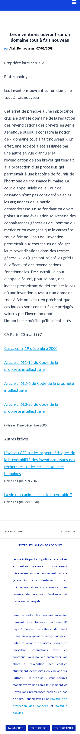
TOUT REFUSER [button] (38, 728)
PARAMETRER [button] (15, 728)
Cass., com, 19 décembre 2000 (30, 348)
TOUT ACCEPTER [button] (63, 728)
